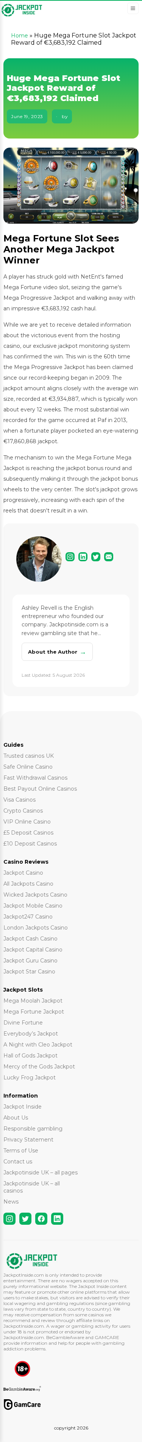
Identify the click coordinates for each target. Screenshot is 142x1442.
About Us (15, 1117)
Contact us (17, 1161)
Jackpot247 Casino (28, 916)
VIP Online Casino (27, 821)
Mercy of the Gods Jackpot (39, 1066)
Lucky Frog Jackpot (29, 1077)
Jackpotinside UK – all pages (40, 1172)
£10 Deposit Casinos (30, 843)
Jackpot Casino (23, 872)
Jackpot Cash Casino (30, 938)
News (11, 1201)
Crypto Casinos (23, 810)
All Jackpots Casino (28, 883)
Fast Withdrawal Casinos (35, 777)
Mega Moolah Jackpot (32, 1000)
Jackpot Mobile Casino (32, 905)
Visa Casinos (19, 799)
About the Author (57, 652)
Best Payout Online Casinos (40, 788)
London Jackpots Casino (35, 927)
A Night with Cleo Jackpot (37, 1044)
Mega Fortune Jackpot (33, 1011)
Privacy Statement (28, 1139)
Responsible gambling (32, 1128)
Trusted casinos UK (28, 755)
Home (19, 35)
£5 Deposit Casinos (28, 832)
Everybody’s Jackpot (30, 1033)
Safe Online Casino (28, 766)
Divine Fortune (23, 1022)
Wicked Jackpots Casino (35, 894)
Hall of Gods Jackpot (30, 1055)
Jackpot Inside (22, 1106)
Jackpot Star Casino (29, 971)
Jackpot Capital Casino (32, 949)
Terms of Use (20, 1150)
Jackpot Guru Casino (30, 960)
